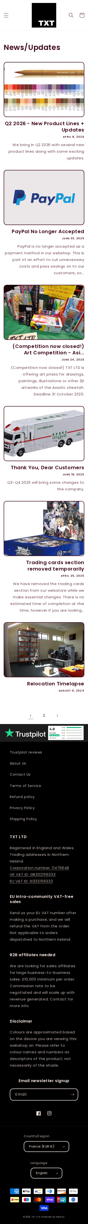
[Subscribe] (72, 1094)
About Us (18, 763)
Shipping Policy (23, 818)
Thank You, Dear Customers (47, 467)
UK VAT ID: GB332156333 (32, 874)
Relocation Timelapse (55, 683)
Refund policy (22, 796)
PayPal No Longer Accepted (48, 231)
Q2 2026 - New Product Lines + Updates (44, 126)
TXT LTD (36, 1216)
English (42, 1173)
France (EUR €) (42, 1146)
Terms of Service (25, 785)
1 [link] (31, 715)
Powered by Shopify (53, 1216)
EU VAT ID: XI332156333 (31, 881)
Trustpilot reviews (26, 752)
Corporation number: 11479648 (39, 867)
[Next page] (57, 715)
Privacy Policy (22, 807)
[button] (6, 15)
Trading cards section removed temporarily (55, 565)
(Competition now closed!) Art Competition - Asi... (48, 349)
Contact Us (20, 774)
